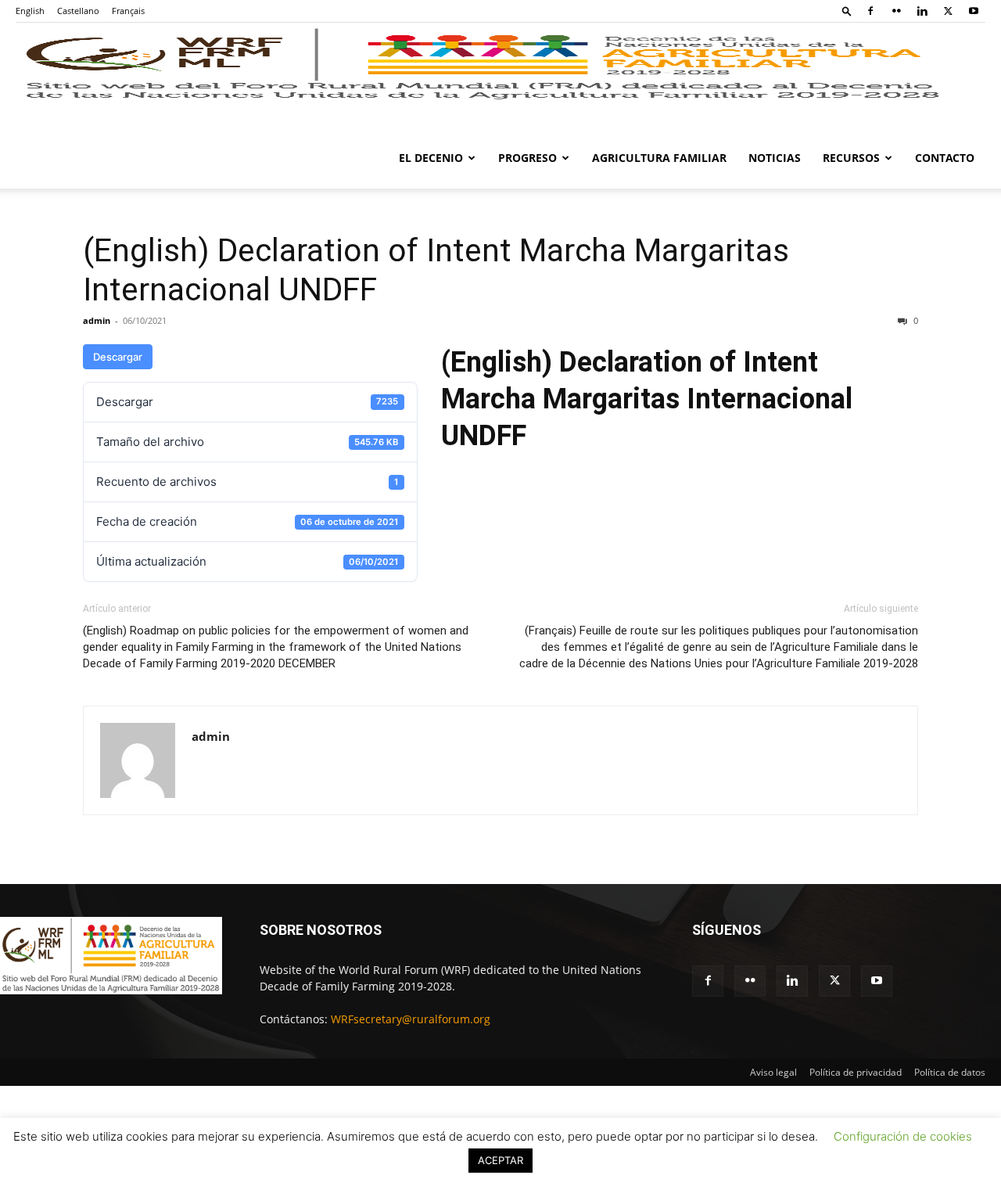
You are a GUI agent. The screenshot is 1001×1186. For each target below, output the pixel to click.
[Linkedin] (922, 11)
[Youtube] (973, 11)
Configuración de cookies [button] (903, 1136)
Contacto (944, 157)
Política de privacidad (855, 1072)
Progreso (527, 157)
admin (96, 320)
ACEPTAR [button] (500, 1160)
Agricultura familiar (659, 157)
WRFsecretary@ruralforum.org (410, 1019)
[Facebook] (870, 11)
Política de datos (949, 1072)
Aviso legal (773, 1072)
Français (128, 10)
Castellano (78, 10)
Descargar (117, 356)
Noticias (774, 157)
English (30, 10)
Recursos (851, 157)
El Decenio (431, 157)
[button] (847, 10)
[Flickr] (896, 11)
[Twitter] (948, 11)
